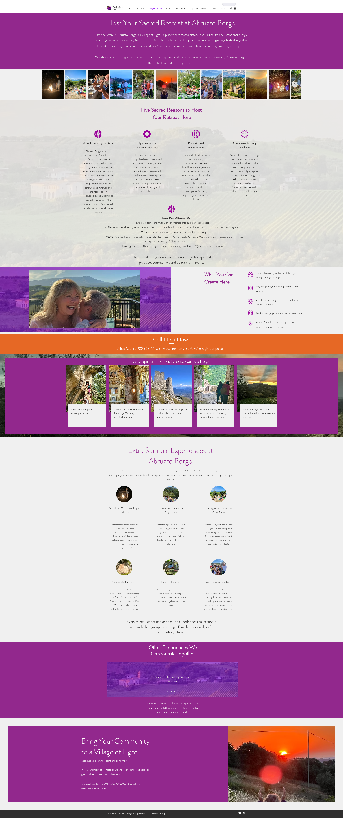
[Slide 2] (171, 691)
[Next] (232, 679)
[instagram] (235, 8)
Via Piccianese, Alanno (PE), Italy (151, 813)
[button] (182, 8)
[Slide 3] (174, 691)
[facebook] (231, 8)
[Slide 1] (167, 691)
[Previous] (113, 679)
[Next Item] (295, 84)
